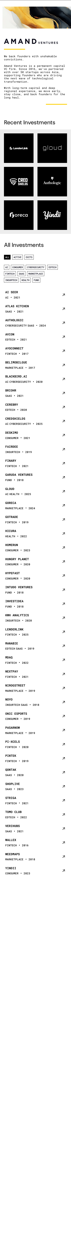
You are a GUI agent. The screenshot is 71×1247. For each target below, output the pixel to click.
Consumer (17, 267)
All (7, 257)
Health (25, 280)
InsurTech (11, 280)
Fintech (10, 273)
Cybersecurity (35, 267)
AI (6, 267)
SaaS (21, 273)
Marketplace (35, 273)
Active (17, 257)
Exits (29, 257)
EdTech (52, 267)
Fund (36, 280)
